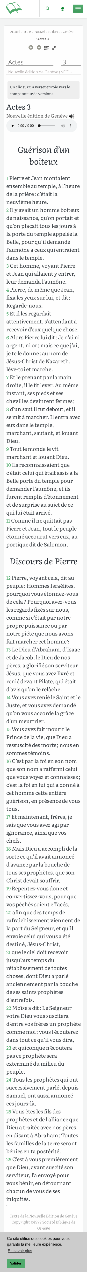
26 (8, 1159)
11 (8, 520)
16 (8, 760)
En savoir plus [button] (20, 1251)
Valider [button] (15, 1263)
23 (8, 1047)
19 (8, 888)
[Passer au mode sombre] (62, 8)
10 (8, 464)
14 (8, 697)
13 (8, 649)
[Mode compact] (54, 50)
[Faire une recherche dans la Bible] (47, 8)
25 (8, 1111)
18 (8, 848)
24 (8, 1079)
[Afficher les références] (46, 50)
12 (8, 577)
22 (8, 1007)
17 (8, 816)
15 (8, 729)
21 (8, 952)
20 (8, 912)
